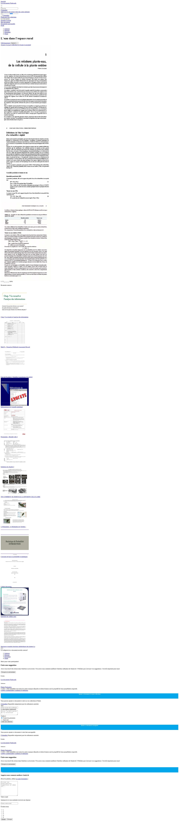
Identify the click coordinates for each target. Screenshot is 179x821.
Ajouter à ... (14, 43)
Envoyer (9, 819)
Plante (6, 34)
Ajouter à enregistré (25, 45)
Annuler (3, 819)
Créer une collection (6, 721)
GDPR (3, 690)
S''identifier (4, 10)
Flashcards (13, 3)
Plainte (3, 687)
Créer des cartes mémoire (22, 12)
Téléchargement (6, 43)
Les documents (5, 3)
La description (8, 709)
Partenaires (8, 687)
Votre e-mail (4, 797)
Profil (2, 25)
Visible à (3, 716)
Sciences (7, 29)
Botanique (7, 32)
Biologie (7, 30)
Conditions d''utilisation (21, 690)
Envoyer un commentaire (8, 672)
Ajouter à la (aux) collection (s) (10, 45)
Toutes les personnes (9, 718)
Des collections (11, 17)
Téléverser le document (8, 12)
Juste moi (6, 720)
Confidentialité (9, 690)
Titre (2, 705)
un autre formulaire (22, 779)
